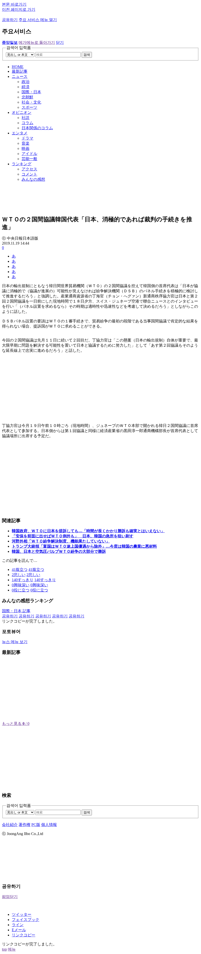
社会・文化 (31, 102)
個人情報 (49, 825)
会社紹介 (10, 825)
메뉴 (12, 949)
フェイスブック (25, 920)
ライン (18, 925)
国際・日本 (31, 92)
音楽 (25, 143)
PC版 (35, 825)
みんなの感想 (33, 179)
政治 (25, 82)
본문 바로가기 (14, 4)
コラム (27, 123)
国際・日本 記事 (16, 611)
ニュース (19, 76)
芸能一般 (29, 159)
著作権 (24, 825)
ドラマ (27, 138)
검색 (87, 55)
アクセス (29, 169)
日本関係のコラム (37, 128)
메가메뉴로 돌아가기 (37, 42)
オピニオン (21, 112)
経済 (25, 87)
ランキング (21, 164)
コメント (29, 174)
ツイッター (21, 914)
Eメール (19, 930)
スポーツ (29, 107)
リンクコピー (23, 935)
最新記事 (19, 71)
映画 (25, 148)
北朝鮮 (27, 97)
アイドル (29, 154)
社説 (25, 118)
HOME (18, 67)
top (4, 949)
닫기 (60, 42)
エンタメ (19, 133)
